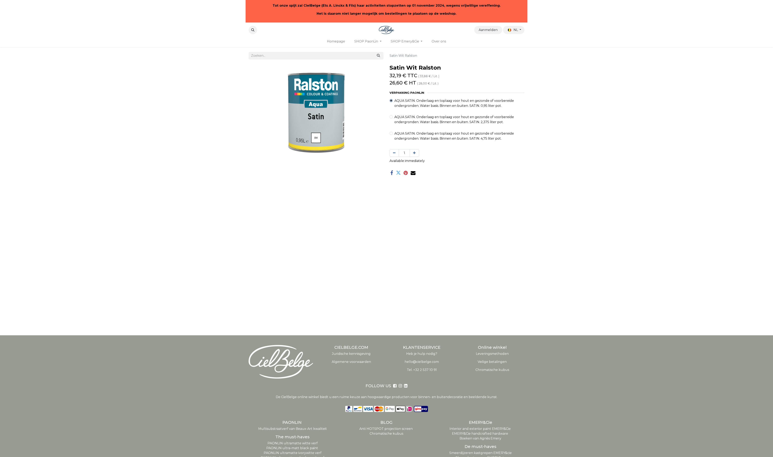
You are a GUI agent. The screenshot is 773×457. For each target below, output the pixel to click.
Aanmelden (488, 30)
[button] (253, 30)
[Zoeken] (378, 56)
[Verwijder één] (394, 153)
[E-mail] (413, 172)
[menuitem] (336, 41)
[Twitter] (398, 172)
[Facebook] (391, 172)
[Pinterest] (406, 172)
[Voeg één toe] (414, 153)
